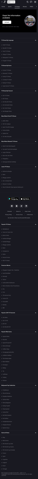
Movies (25, 6)
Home (3, 6)
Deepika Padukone (7, 396)
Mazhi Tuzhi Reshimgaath (9, 146)
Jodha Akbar (6, 121)
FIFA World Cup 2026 (8, 444)
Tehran (4, 279)
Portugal (5, 469)
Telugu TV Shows (7, 54)
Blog (4, 437)
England (5, 462)
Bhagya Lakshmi (7, 178)
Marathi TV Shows (7, 48)
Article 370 (5, 298)
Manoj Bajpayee (7, 402)
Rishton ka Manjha (7, 171)
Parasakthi (5, 301)
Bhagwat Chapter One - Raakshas (11, 270)
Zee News (5, 317)
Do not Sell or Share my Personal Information (18, 218)
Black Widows (6, 361)
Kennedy (5, 276)
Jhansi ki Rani (6, 235)
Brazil (4, 466)
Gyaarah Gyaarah (7, 343)
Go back (7, 22)
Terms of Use (18, 214)
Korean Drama (6, 257)
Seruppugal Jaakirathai (8, 352)
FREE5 (31, 6)
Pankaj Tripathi (6, 406)
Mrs (4, 289)
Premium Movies (5, 265)
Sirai (4, 292)
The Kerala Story (7, 295)
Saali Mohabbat (6, 273)
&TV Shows (5, 98)
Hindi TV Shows (6, 45)
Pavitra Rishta (6, 130)
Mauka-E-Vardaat (7, 184)
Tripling (4, 377)
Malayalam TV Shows (8, 57)
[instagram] (16, 206)
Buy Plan (12, 2)
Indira (4, 254)
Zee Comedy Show (7, 181)
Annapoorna (6, 251)
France (4, 453)
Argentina (5, 459)
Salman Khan (6, 399)
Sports (9, 6)
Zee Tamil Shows (7, 108)
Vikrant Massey (6, 393)
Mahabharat (6, 229)
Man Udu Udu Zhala (7, 155)
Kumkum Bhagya (7, 238)
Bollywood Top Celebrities (8, 385)
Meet (4, 174)
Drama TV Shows (7, 70)
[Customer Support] (31, 1)
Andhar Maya (6, 349)
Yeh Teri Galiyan (7, 124)
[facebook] (11, 206)
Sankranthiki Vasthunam (9, 283)
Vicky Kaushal (6, 409)
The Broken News (7, 358)
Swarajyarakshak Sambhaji (9, 162)
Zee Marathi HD (7, 327)
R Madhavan (6, 390)
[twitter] (21, 206)
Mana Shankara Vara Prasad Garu (11, 286)
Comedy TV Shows (7, 80)
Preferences (29, 214)
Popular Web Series (6, 331)
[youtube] (25, 206)
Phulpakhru (5, 159)
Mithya (4, 368)
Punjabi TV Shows (7, 61)
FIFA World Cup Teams (8, 447)
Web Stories (6, 440)
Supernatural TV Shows (8, 86)
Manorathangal (6, 346)
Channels (9, 211)
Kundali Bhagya (6, 241)
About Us (17, 211)
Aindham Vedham (7, 355)
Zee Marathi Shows (7, 102)
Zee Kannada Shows (8, 105)
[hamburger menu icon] (35, 2)
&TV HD (4, 324)
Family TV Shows (7, 76)
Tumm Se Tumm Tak (8, 232)
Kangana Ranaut (7, 425)
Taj (3, 371)
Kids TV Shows (6, 260)
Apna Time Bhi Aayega (8, 127)
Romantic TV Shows (7, 73)
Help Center (27, 211)
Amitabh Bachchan (7, 421)
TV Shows (17, 6)
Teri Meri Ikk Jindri (7, 136)
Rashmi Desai (6, 428)
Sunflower (5, 374)
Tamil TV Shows (6, 51)
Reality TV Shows (7, 83)
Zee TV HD (5, 320)
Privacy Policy (8, 214)
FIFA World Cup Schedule (9, 450)
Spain (4, 456)
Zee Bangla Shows (7, 111)
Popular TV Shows (6, 224)
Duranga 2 (5, 365)
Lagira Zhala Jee (7, 152)
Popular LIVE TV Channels (8, 312)
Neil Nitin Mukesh (7, 415)
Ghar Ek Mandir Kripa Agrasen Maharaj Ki (13, 187)
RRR (4, 308)
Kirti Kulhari (5, 418)
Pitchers (5, 380)
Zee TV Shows (6, 95)
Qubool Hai (5, 133)
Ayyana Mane (6, 336)
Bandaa (4, 305)
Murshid (5, 339)
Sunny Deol (5, 412)
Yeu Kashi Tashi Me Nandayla (10, 149)
